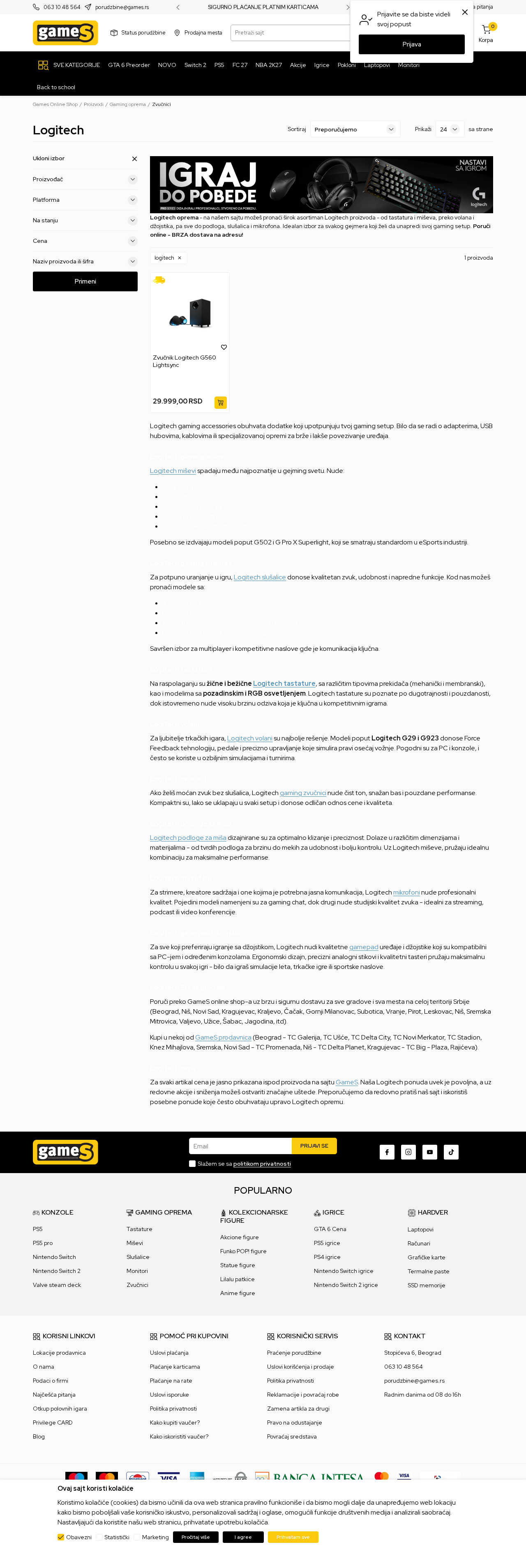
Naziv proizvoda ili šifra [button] (63, 261)
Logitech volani (249, 738)
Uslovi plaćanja (169, 1352)
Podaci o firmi (50, 1380)
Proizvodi (94, 104)
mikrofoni (406, 892)
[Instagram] (408, 1152)
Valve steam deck (57, 1285)
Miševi (135, 1243)
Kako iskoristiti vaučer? (179, 1436)
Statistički (116, 1537)
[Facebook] (387, 1152)
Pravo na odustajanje (294, 1422)
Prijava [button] (412, 44)
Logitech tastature (284, 683)
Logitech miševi (173, 470)
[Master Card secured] (381, 1478)
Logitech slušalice (260, 577)
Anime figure (237, 1293)
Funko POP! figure (243, 1251)
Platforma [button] (46, 199)
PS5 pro (43, 1243)
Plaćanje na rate (171, 1380)
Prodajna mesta (203, 32)
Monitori (137, 1271)
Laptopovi (421, 1229)
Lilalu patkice (237, 1279)
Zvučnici (137, 1285)
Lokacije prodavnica (59, 1352)
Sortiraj (297, 129)
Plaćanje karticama (175, 1366)
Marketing (155, 1537)
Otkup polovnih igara (60, 1408)
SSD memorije (426, 1285)
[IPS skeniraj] (440, 1478)
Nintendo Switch (54, 1257)
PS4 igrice (327, 1257)
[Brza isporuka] (161, 280)
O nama (43, 1366)
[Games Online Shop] (65, 33)
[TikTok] (451, 1152)
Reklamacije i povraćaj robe (303, 1394)
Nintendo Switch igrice (344, 1271)
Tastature (139, 1229)
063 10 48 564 (62, 7)
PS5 (38, 1229)
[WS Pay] (230, 1478)
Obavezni (79, 1537)
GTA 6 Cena (330, 1229)
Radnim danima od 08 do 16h (422, 1394)
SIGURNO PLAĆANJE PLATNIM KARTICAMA (263, 7)
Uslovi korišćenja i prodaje (300, 1366)
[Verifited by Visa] (404, 1478)
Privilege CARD (53, 1422)
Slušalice (138, 1257)
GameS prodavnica (223, 1037)
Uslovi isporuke (169, 1394)
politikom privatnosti (262, 1163)
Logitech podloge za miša (188, 837)
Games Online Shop (55, 104)
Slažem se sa (244, 1164)
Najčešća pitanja (54, 1394)
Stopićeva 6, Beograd (412, 1352)
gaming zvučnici (303, 792)
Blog (39, 1436)
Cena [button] (40, 240)
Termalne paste (429, 1271)
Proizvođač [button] (48, 179)
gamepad (363, 947)
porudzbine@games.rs (122, 7)
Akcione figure (239, 1237)
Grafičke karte (426, 1257)
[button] (168, 258)
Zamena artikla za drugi (298, 1408)
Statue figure (237, 1265)
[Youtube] (429, 1152)
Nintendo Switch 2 (57, 1271)
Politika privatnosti (173, 1408)
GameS (347, 1082)
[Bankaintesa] (310, 1478)
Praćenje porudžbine (294, 1352)
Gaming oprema (128, 104)
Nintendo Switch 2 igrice (346, 1285)
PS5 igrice (327, 1243)
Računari (419, 1243)
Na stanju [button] (45, 220)
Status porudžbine (144, 32)
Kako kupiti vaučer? (175, 1422)
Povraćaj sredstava (292, 1436)
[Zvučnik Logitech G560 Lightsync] (189, 313)
